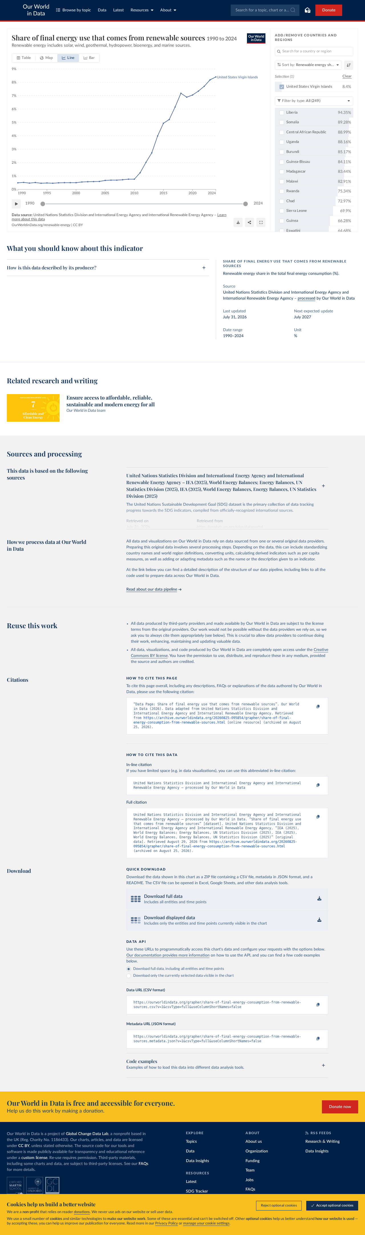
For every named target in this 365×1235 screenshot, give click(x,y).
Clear (347, 76)
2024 (258, 203)
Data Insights (197, 1161)
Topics (191, 1142)
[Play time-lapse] (16, 203)
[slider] (42, 204)
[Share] (249, 222)
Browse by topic (76, 10)
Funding (252, 1161)
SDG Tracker (197, 1191)
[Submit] (292, 10)
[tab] (23, 58)
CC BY (78, 225)
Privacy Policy (166, 1223)
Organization (257, 1151)
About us (254, 1142)
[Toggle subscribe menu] (307, 10)
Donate (328, 10)
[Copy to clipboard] (312, 706)
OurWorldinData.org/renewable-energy (41, 225)
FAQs (143, 1164)
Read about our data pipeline (151, 589)
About (165, 10)
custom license (34, 1158)
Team (250, 1170)
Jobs (250, 1180)
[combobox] (265, 10)
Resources (140, 10)
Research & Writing (322, 1142)
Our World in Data (36, 10)
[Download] (238, 222)
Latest (118, 10)
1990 (30, 203)
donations (82, 1212)
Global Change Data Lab (87, 1134)
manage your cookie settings (206, 1223)
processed (306, 298)
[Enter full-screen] (260, 222)
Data (102, 10)
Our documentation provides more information (168, 955)
